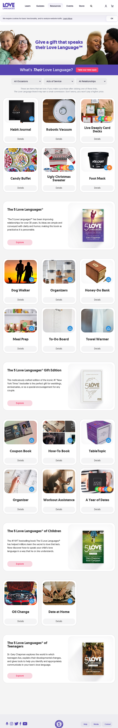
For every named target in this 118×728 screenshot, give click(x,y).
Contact (108, 724)
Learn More (67, 18)
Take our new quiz (87, 69)
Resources (55, 5)
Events (69, 5)
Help (85, 724)
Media (96, 724)
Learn (28, 5)
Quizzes (40, 5)
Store (81, 5)
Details (20, 139)
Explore (20, 242)
